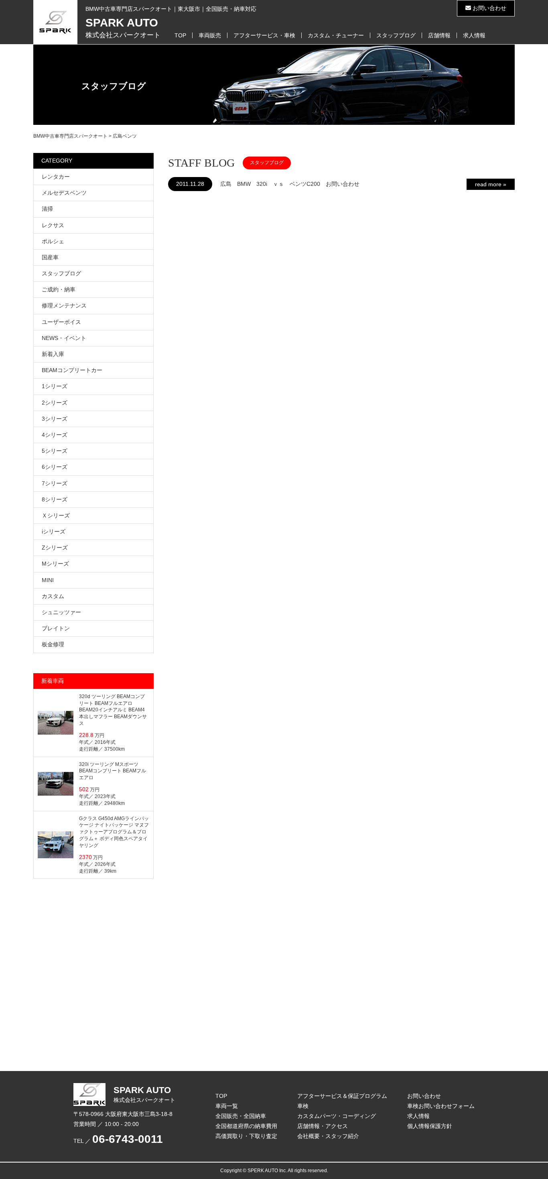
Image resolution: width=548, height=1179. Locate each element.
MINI (48, 580)
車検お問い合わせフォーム (441, 1106)
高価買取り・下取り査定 (246, 1136)
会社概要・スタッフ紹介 (328, 1136)
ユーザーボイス (61, 322)
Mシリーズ (55, 563)
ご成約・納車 (58, 289)
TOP (180, 35)
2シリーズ (54, 402)
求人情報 (474, 35)
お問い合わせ (488, 8)
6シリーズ (54, 467)
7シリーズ (54, 483)
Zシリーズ (55, 547)
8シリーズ (54, 499)
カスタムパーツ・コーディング (336, 1116)
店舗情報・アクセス (322, 1126)
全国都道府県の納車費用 (246, 1126)
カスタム (53, 596)
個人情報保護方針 (429, 1126)
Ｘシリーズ (56, 515)
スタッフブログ (396, 35)
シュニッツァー (61, 612)
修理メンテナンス (64, 305)
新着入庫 (53, 354)
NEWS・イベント (64, 338)
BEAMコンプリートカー (72, 370)
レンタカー (56, 176)
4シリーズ (54, 435)
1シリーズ (54, 386)
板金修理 (53, 644)
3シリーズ (54, 418)
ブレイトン (56, 628)
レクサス (53, 225)
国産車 (50, 257)
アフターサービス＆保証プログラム (342, 1096)
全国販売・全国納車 (240, 1116)
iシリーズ (53, 531)
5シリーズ (54, 451)
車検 (303, 1106)
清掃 (47, 209)
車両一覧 (226, 1106)
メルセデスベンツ (64, 192)
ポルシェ (53, 241)
